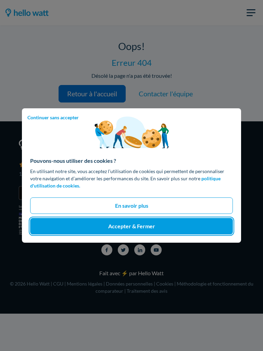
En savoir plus (131, 205)
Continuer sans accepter (53, 117)
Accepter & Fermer (131, 226)
